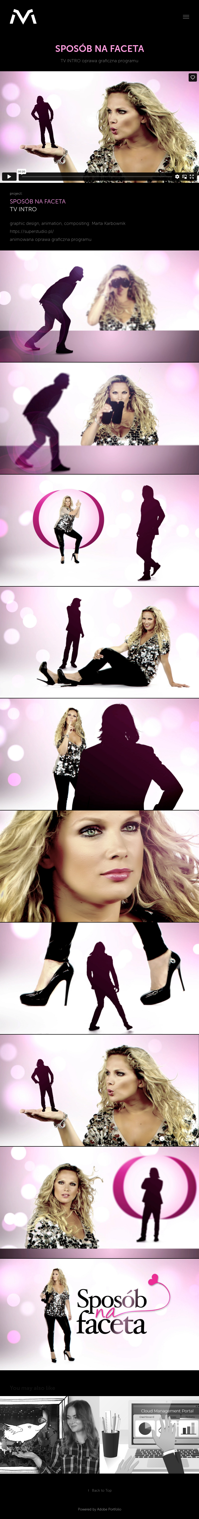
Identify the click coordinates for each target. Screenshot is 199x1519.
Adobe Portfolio (109, 1509)
